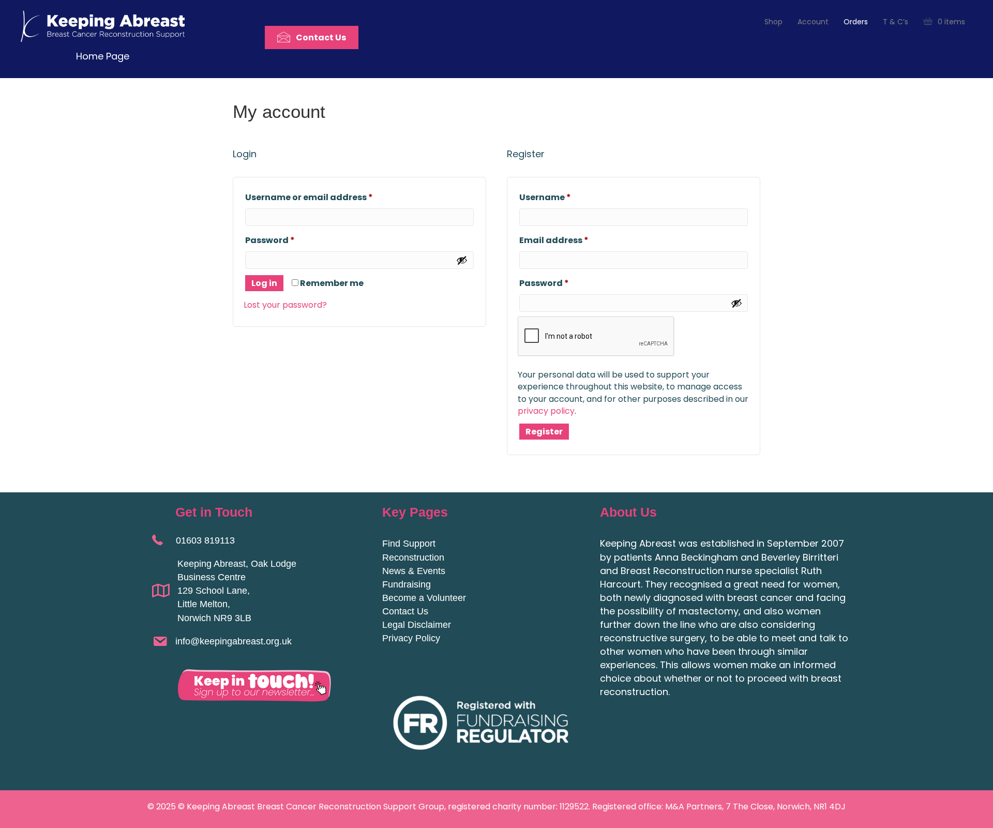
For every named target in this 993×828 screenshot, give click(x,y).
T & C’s (895, 22)
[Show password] (462, 260)
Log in (264, 283)
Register (544, 432)
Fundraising (406, 584)
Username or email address (329, 197)
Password (290, 240)
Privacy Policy (411, 638)
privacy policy (546, 411)
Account (813, 22)
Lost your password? (285, 305)
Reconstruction (413, 557)
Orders (856, 22)
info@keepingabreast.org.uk (233, 641)
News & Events (413, 571)
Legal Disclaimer (416, 625)
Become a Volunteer (424, 598)
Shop (773, 22)
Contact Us (405, 611)
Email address (573, 240)
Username (565, 197)
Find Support (408, 543)
